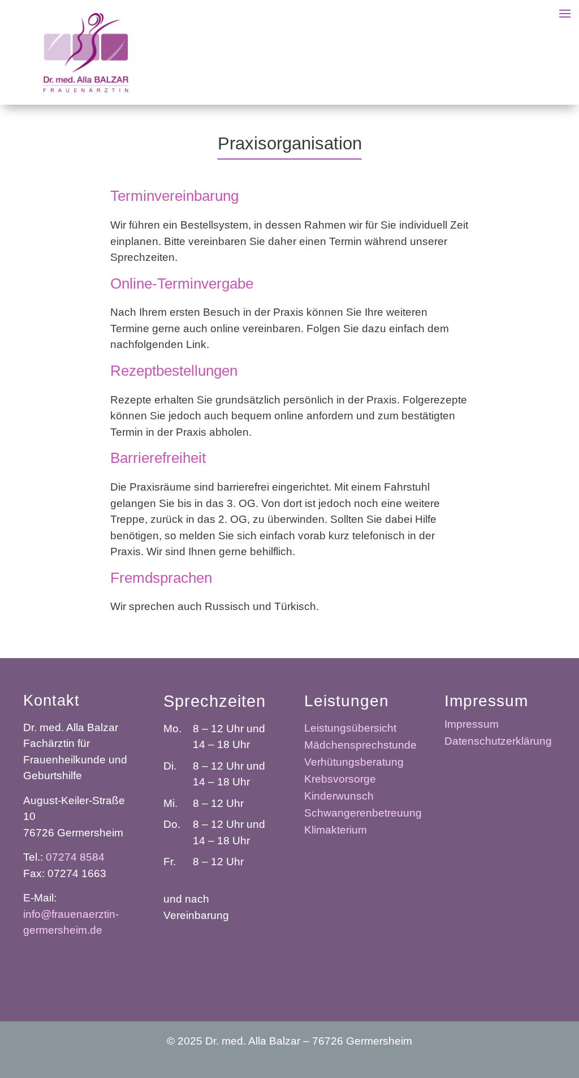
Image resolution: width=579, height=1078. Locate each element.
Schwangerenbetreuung (363, 814)
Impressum (471, 725)
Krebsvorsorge (340, 780)
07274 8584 (75, 857)
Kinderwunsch (339, 797)
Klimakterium (335, 831)
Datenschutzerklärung (498, 742)
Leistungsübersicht (350, 729)
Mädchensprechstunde (360, 746)
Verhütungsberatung (354, 763)
